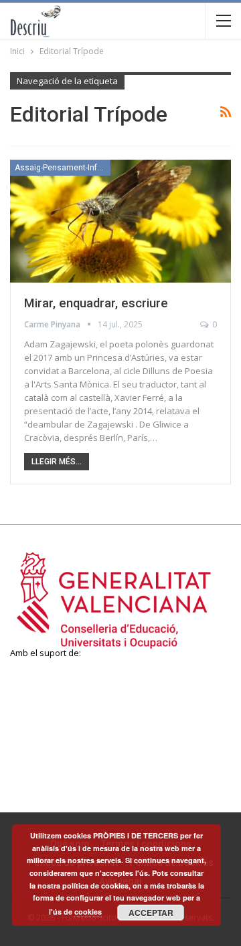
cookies (88, 912)
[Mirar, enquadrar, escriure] (120, 221)
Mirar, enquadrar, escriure (96, 303)
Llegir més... (56, 461)
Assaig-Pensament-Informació (62, 167)
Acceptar (151, 913)
